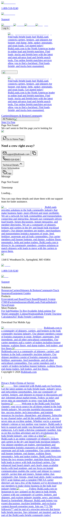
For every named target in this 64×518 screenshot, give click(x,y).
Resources (6, 290)
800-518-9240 (13, 159)
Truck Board (31, 299)
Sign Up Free (8, 122)
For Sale (5, 310)
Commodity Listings (17, 313)
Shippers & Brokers (20, 115)
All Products (8, 119)
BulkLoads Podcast (38, 302)
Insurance (23, 302)
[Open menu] (9, 72)
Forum (10, 305)
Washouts (33, 313)
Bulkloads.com (29, 372)
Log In (6, 28)
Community (36, 115)
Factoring (13, 302)
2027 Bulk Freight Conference (28, 316)
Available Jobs (34, 310)
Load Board (18, 299)
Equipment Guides (21, 293)
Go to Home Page (15, 139)
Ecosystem (6, 299)
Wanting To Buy (18, 310)
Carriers (5, 115)
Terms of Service (25, 383)
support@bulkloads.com (18, 154)
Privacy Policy (8, 383)
